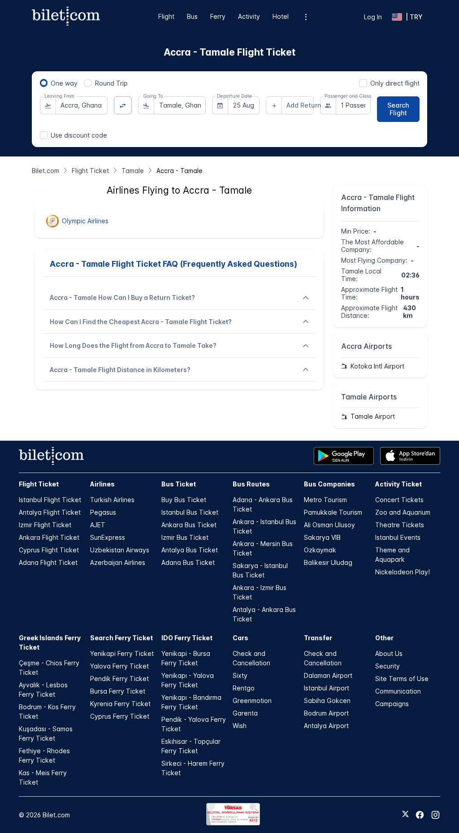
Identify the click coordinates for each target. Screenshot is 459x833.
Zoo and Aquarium (402, 512)
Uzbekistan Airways (119, 550)
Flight (166, 16)
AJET (97, 525)
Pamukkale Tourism (333, 512)
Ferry (217, 16)
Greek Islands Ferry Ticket (50, 642)
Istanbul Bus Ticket (189, 512)
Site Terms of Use (402, 678)
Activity (249, 16)
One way (64, 83)
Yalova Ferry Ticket (119, 666)
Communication (398, 691)
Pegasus (103, 512)
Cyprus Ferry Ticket (119, 716)
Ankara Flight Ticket (49, 537)
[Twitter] (405, 815)
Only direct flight (395, 83)
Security (387, 666)
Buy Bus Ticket (183, 499)
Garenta (245, 713)
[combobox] (82, 105)
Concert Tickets (399, 499)
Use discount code (79, 135)
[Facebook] (419, 815)
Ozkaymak (320, 550)
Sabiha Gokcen (327, 700)
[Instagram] (435, 815)
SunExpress (107, 537)
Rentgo (244, 688)
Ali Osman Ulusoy (329, 525)
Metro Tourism (325, 499)
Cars (240, 638)
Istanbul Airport (326, 688)
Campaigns (392, 703)
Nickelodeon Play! (402, 572)
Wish (240, 725)
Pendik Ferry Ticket (119, 678)
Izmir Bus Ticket (184, 537)
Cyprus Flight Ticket (49, 550)
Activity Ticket (398, 484)
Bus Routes (251, 484)
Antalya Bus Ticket (189, 550)
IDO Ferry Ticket (186, 638)
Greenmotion (252, 700)
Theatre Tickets (399, 525)
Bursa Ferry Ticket (117, 691)
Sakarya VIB (322, 537)
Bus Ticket (178, 484)
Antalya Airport (326, 725)
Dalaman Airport (328, 675)
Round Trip (111, 83)
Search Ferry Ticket (121, 638)
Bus (192, 16)
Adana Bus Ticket (188, 562)
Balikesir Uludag (328, 562)
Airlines (102, 484)
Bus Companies (329, 484)
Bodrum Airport (326, 713)
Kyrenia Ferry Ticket (120, 703)
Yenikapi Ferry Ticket (122, 653)
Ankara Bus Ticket (189, 525)
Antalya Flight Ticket (50, 512)
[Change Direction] (123, 105)
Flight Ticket (39, 484)
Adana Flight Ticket (48, 562)
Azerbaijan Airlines (117, 562)
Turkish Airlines (112, 499)
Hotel (281, 16)
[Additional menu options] (306, 16)
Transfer (318, 638)
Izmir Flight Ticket (45, 525)
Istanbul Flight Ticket (50, 499)
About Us (389, 653)
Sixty (240, 675)
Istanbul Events (397, 537)
